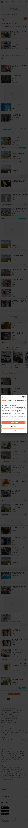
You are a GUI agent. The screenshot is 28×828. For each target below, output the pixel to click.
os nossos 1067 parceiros (10, 407)
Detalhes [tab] (10, 400)
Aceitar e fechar (14, 422)
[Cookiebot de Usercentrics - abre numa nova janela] (21, 397)
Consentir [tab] (3, 400)
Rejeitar (14, 430)
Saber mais (13, 426)
